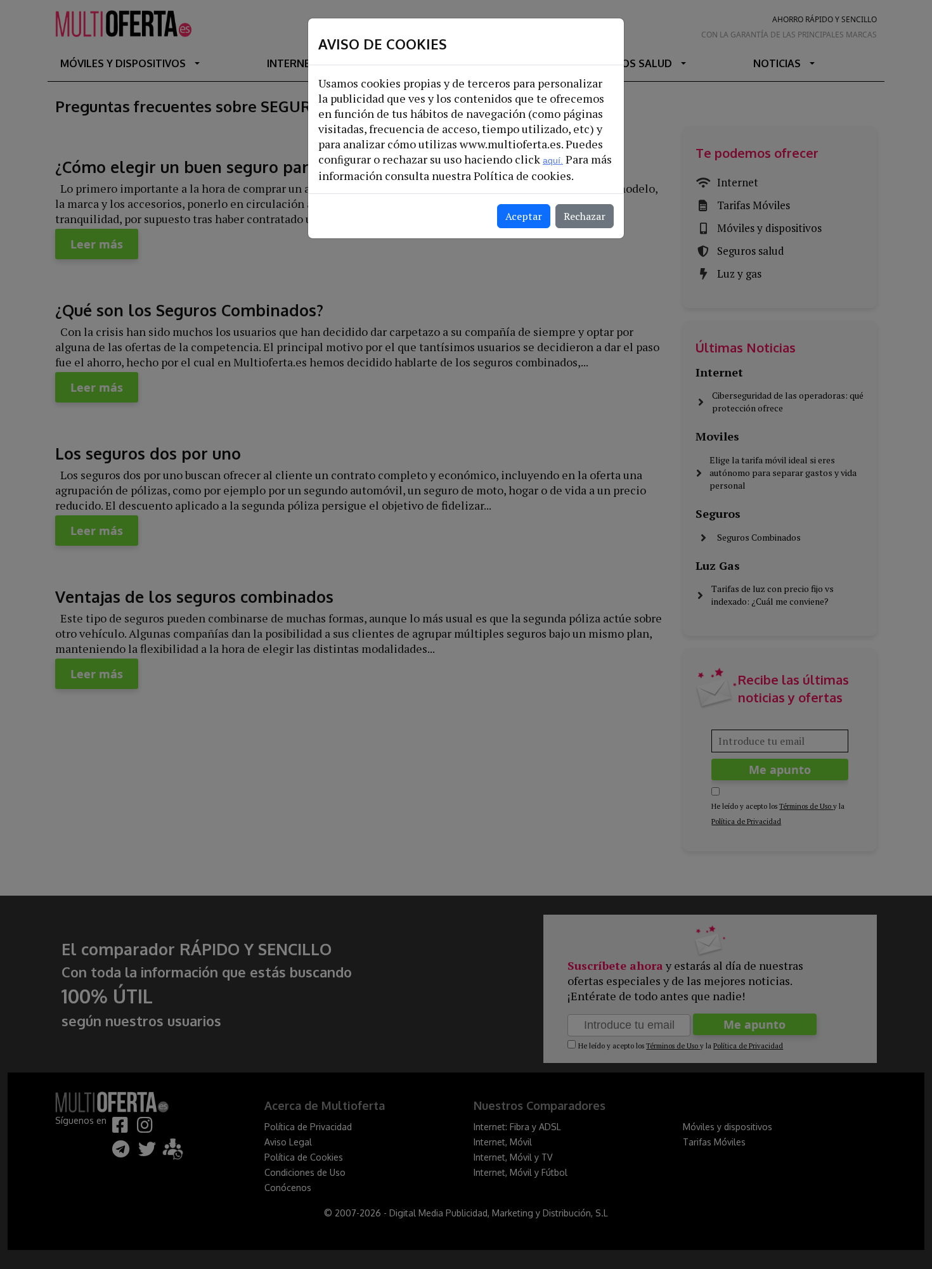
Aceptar (523, 216)
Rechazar (584, 216)
